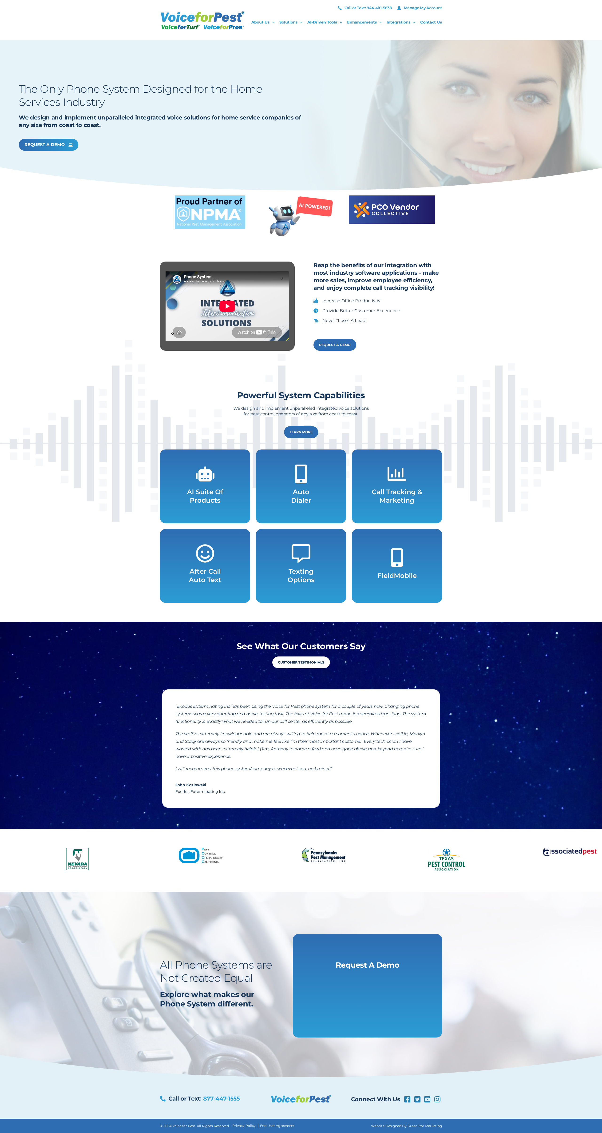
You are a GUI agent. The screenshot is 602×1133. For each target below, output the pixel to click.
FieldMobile (397, 576)
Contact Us (431, 22)
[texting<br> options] (301, 553)
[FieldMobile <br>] (397, 557)
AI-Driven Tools (322, 22)
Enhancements (362, 22)
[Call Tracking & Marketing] (397, 474)
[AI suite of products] (205, 474)
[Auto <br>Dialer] (301, 474)
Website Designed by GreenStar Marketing (406, 1126)
